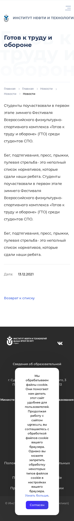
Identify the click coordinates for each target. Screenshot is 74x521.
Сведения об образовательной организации (37, 366)
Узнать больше (36, 495)
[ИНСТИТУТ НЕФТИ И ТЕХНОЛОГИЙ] (8, 18)
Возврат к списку (19, 298)
